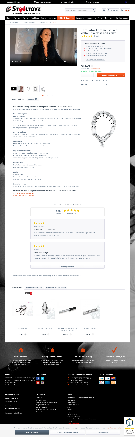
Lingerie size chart (42, 405)
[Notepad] (104, 10)
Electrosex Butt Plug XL (44, 328)
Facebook (38, 378)
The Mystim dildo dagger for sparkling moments (67, 329)
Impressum (71, 412)
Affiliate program (42, 407)
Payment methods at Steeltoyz (46, 409)
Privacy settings (103, 432)
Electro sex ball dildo (90, 328)
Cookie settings (72, 414)
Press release (72, 402)
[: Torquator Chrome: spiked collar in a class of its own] (20, 88)
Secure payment (93, 2)
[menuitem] (80, 10)
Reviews (32, 99)
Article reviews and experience (46, 402)
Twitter (42, 378)
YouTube (38, 382)
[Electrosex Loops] (22, 309)
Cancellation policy (74, 416)
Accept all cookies (32, 432)
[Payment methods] (114, 380)
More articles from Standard (24, 195)
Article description (18, 99)
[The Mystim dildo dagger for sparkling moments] (67, 309)
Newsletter (40, 412)
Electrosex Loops (22, 328)
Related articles (17, 287)
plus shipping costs (95, 68)
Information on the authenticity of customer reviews (82, 420)
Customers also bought (34, 287)
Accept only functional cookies (67, 432)
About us (39, 398)
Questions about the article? (24, 193)
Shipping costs (41, 400)
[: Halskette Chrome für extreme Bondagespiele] (13, 88)
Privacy (70, 409)
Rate (106, 80)
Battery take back (73, 405)
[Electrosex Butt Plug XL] (45, 309)
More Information (115, 428)
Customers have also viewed (56, 287)
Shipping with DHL (13, 2)
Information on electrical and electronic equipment (81, 399)
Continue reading (11, 385)
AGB (69, 407)
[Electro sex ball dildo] (90, 309)
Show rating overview (66, 267)
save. (108, 428)
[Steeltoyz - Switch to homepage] (26, 11)
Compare (86, 80)
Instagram (42, 382)
